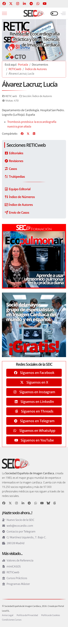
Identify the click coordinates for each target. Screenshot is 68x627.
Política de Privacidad (27, 615)
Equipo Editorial (19, 189)
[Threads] (55, 503)
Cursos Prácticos (17, 578)
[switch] (54, 13)
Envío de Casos (18, 212)
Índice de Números (21, 197)
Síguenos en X (37, 382)
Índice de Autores (42, 96)
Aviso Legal (7, 615)
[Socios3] (34, 324)
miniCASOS (14, 566)
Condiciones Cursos (11, 619)
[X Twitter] (11, 3)
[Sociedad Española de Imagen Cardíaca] (34, 13)
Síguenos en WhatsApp (37, 430)
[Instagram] (18, 3)
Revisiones (15, 161)
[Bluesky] (48, 503)
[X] (28, 133)
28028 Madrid (15, 543)
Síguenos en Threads (36, 411)
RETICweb (13, 572)
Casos (12, 168)
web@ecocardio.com (20, 525)
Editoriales (15, 153)
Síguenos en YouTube (37, 440)
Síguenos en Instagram (37, 392)
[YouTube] (45, 3)
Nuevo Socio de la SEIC (20, 520)
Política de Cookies (50, 615)
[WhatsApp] (38, 3)
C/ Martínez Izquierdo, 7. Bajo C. (26, 537)
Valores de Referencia (20, 560)
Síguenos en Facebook (36, 373)
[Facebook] (4, 3)
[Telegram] (31, 3)
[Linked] (23, 503)
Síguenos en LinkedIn (37, 402)
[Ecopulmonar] (34, 256)
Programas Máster (18, 584)
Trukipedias (16, 176)
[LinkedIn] (24, 3)
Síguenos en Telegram (36, 421)
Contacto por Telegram (21, 531)
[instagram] (16, 503)
